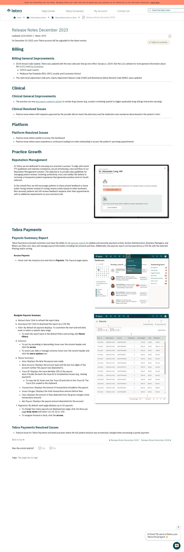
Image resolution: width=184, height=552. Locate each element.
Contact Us (124, 11)
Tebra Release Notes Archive (66, 18)
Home (19, 18)
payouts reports (78, 243)
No (54, 448)
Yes (43, 448)
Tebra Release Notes (38, 18)
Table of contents (159, 42)
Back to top (17, 439)
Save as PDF (169, 36)
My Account (100, 11)
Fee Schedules (36, 66)
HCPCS (22, 66)
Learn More (155, 2)
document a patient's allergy (49, 101)
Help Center (48, 11)
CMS (123, 63)
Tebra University (74, 11)
